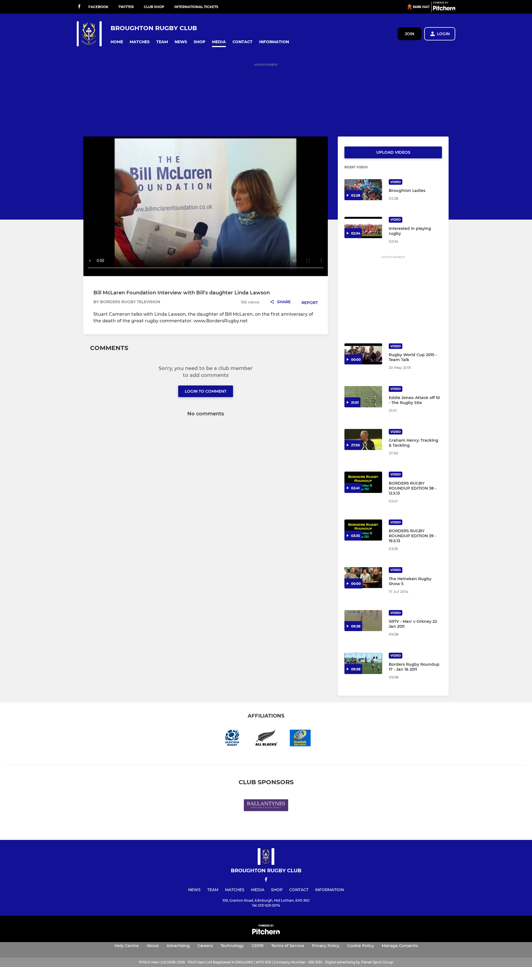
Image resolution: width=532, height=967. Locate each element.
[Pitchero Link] (444, 9)
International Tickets (196, 7)
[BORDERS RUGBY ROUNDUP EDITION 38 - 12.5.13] (363, 482)
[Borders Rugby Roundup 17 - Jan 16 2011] (363, 663)
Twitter (126, 7)
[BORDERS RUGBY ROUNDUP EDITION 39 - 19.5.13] (363, 530)
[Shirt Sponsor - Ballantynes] (266, 806)
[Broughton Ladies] (363, 189)
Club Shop (154, 7)
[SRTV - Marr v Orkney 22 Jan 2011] (363, 620)
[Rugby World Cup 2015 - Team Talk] (363, 354)
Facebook (98, 7)
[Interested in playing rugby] (363, 227)
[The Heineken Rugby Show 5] (363, 577)
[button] (116, 42)
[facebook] (79, 6)
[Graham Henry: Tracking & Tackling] (363, 439)
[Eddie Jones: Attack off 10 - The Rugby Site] (363, 396)
